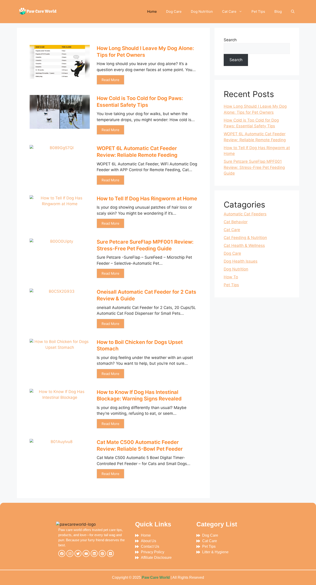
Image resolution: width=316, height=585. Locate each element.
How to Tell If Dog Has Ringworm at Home (147, 198)
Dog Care (174, 11)
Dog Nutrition (202, 11)
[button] (292, 12)
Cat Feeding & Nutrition (245, 237)
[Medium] (110, 553)
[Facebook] (61, 553)
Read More (110, 80)
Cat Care (229, 11)
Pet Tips (258, 11)
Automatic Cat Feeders (245, 214)
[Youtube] (86, 553)
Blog (278, 11)
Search (230, 40)
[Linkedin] (94, 553)
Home (152, 11)
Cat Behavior (236, 222)
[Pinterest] (102, 553)
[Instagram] (69, 553)
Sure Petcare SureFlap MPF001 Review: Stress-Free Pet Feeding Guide (254, 167)
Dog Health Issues (240, 261)
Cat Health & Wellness (244, 245)
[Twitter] (77, 553)
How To (231, 277)
